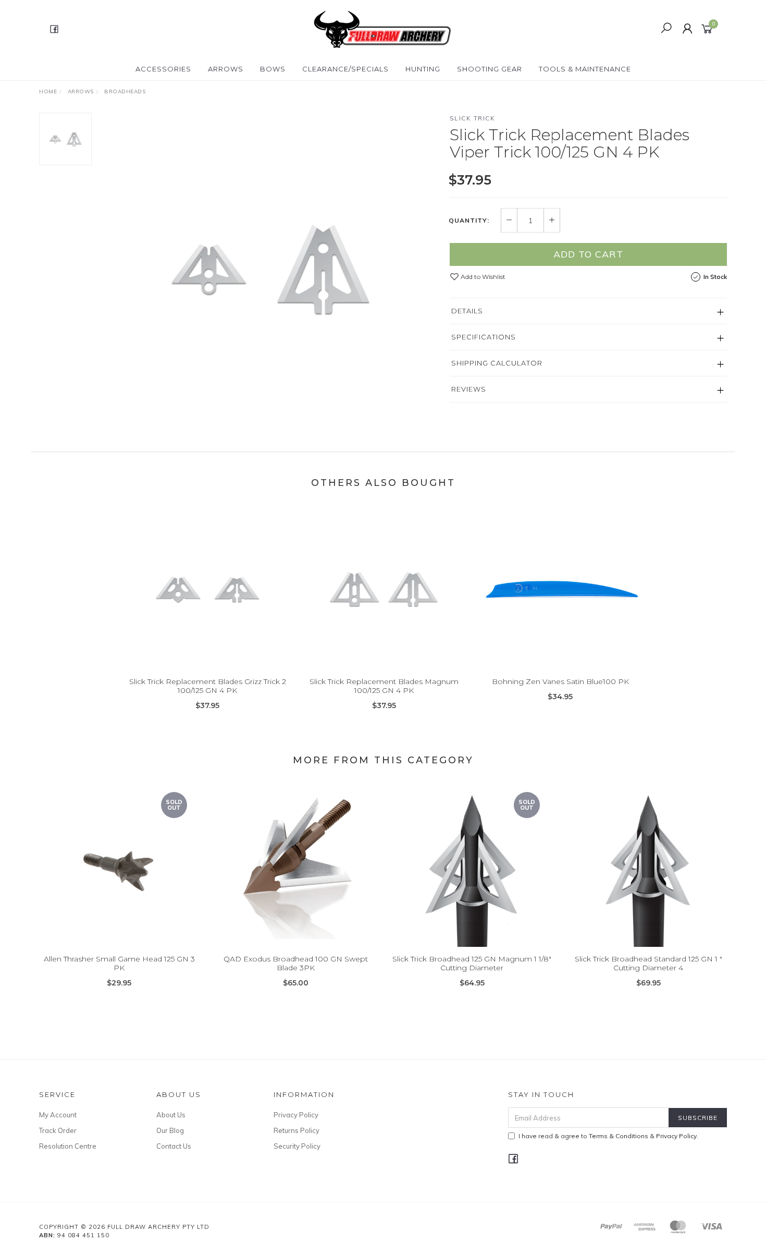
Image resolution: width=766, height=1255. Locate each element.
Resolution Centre (67, 1146)
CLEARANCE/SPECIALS (345, 69)
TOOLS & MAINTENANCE (585, 69)
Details (467, 311)
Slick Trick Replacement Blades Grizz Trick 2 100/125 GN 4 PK (207, 686)
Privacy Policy (296, 1115)
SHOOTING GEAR (489, 69)
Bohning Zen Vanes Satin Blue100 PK (560, 681)
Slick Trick (473, 118)
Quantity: (469, 220)
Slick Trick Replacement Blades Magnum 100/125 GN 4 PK (384, 686)
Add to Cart (588, 254)
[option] (270, 269)
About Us (171, 1115)
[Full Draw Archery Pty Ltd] (382, 28)
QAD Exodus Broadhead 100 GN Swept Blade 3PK (296, 963)
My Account (58, 1115)
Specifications (483, 337)
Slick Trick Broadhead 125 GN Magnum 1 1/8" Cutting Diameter (471, 963)
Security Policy (297, 1146)
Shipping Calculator (496, 363)
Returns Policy (296, 1130)
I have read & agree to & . (608, 1136)
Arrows (225, 69)
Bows (273, 69)
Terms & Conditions (618, 1136)
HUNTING (422, 69)
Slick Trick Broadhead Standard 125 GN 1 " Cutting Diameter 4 (648, 963)
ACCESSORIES (163, 69)
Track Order (58, 1130)
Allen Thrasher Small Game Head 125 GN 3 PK (119, 963)
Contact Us (173, 1146)
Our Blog (170, 1130)
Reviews (468, 389)
